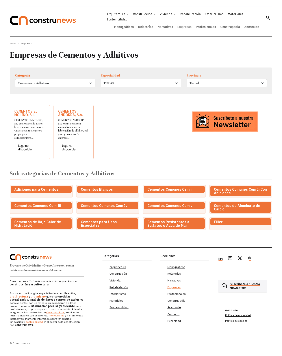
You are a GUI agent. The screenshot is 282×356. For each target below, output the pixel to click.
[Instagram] (230, 259)
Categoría (22, 75)
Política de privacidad (238, 315)
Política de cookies (236, 320)
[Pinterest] (249, 259)
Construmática (55, 312)
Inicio (13, 43)
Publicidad (174, 321)
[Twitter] (240, 259)
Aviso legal (231, 310)
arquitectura (19, 296)
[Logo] (53, 257)
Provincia (194, 75)
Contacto (173, 314)
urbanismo (38, 296)
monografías (56, 315)
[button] (267, 17)
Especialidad (110, 75)
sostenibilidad (34, 321)
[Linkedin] (220, 259)
